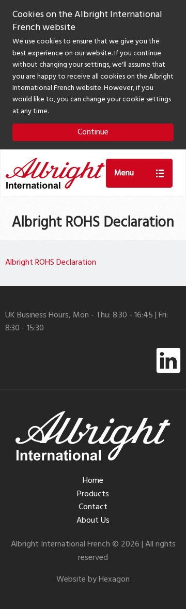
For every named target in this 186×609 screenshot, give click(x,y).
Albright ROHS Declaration (50, 262)
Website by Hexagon (93, 579)
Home (93, 481)
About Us (93, 520)
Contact (93, 507)
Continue (93, 132)
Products (93, 494)
